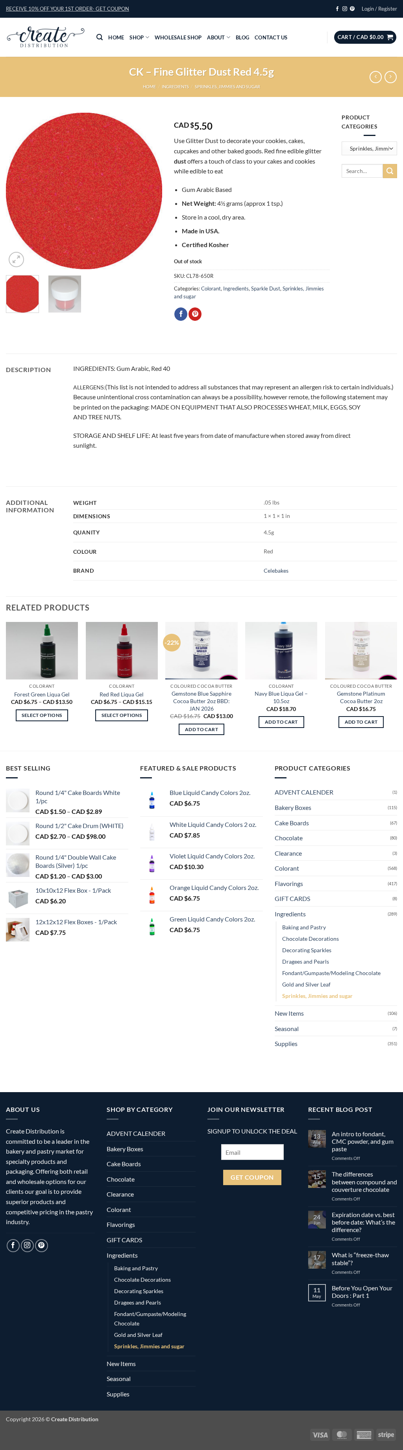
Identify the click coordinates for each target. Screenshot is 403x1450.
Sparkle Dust (265, 288)
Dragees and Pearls (305, 961)
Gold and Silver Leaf (306, 984)
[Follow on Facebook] (337, 9)
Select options (42, 715)
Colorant (211, 288)
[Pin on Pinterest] (195, 314)
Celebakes (276, 570)
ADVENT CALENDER (304, 792)
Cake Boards (292, 822)
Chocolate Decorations (310, 938)
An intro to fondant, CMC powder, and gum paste (363, 1141)
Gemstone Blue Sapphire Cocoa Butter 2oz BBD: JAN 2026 (201, 700)
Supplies (286, 1043)
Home (116, 37)
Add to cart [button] (201, 729)
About (216, 37)
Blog (242, 37)
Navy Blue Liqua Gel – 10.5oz (281, 697)
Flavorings (289, 883)
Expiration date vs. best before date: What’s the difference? (363, 1222)
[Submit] (390, 171)
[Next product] (376, 77)
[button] (67, 9)
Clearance (288, 853)
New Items (289, 1013)
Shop (136, 37)
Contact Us (271, 37)
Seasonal (287, 1028)
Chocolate (289, 837)
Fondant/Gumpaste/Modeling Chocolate (331, 973)
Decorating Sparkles (306, 950)
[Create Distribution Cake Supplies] (45, 37)
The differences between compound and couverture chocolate (364, 1181)
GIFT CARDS (292, 898)
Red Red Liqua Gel (122, 694)
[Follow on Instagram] (344, 9)
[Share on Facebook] (180, 314)
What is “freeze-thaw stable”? (360, 1258)
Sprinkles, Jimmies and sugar (227, 86)
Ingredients (175, 86)
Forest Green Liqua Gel (42, 694)
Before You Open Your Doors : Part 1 (362, 1291)
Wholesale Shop (178, 37)
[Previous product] (391, 77)
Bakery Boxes (293, 807)
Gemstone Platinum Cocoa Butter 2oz (361, 697)
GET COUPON (252, 1177)
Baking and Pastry (304, 927)
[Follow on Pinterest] (352, 9)
